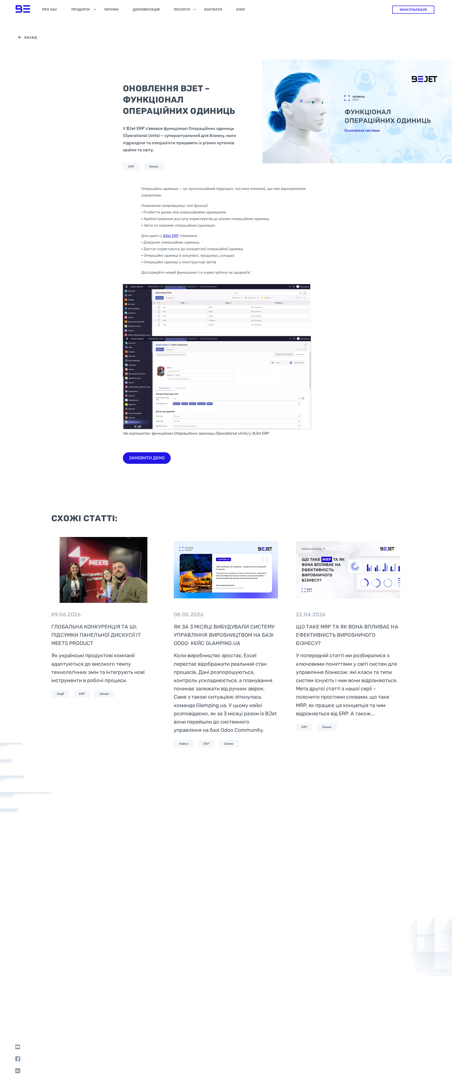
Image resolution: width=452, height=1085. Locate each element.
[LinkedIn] (17, 1070)
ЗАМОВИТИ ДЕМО (147, 457)
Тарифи (111, 9)
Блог (240, 9)
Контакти (213, 9)
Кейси (183, 744)
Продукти (80, 9)
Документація (146, 9)
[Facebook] (17, 1058)
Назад (30, 37)
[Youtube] (17, 1047)
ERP (131, 166)
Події (60, 694)
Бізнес (154, 166)
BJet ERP (171, 235)
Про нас (49, 9)
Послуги (182, 9)
